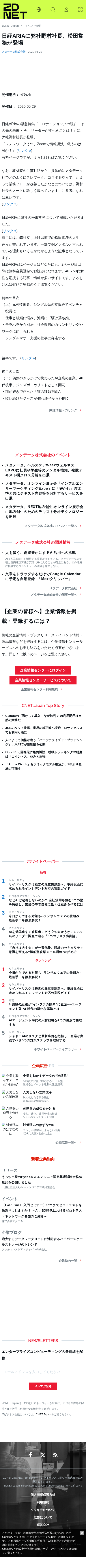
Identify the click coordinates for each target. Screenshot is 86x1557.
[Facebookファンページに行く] (30, 1455)
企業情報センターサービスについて (43, 680)
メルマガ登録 (43, 1386)
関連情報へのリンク (63, 410)
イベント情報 (33, 25)
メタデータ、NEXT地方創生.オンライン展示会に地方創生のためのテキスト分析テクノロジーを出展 (44, 512)
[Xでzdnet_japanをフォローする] (43, 1455)
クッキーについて (43, 1510)
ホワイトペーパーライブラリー (55, 1049)
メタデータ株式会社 (14, 51)
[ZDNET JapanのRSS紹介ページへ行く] (55, 1455)
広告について (43, 1517)
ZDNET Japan (10, 25)
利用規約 (43, 1502)
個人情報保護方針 (43, 1494)
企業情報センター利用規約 (39, 689)
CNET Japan (43, 1414)
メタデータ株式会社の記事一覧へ (54, 594)
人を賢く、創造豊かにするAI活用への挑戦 (40, 552)
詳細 (74, 1548)
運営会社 (43, 1525)
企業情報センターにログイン (43, 670)
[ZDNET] (15, 9)
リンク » (24, 150)
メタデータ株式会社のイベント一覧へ (51, 526)
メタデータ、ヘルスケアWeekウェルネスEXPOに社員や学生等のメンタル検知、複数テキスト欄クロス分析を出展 (44, 470)
